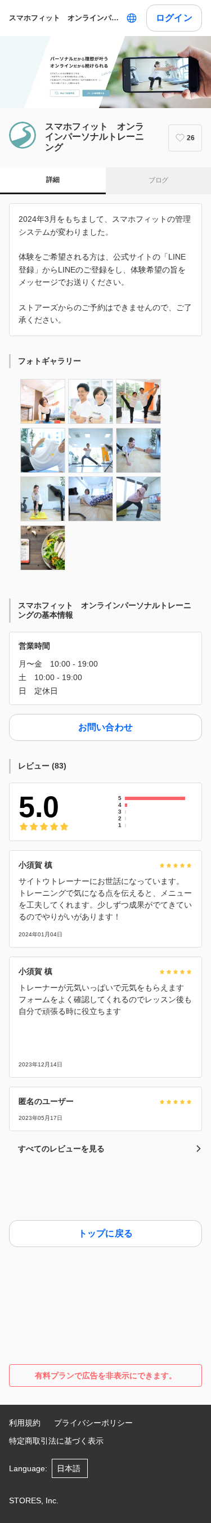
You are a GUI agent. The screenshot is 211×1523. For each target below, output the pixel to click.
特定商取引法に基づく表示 (56, 1440)
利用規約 (25, 1422)
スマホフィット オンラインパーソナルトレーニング (65, 18)
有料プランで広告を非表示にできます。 (106, 1375)
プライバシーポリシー (93, 1422)
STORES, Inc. (34, 1500)
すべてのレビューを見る (61, 1148)
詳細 (52, 180)
